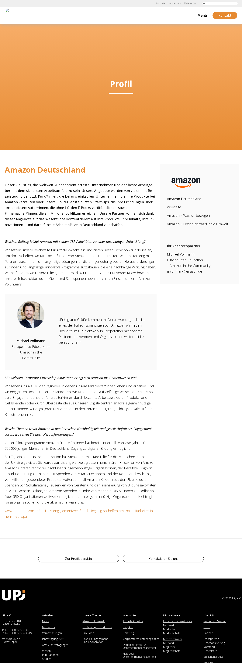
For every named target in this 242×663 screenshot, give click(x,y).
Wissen (46, 651)
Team (207, 627)
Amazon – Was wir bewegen (188, 215)
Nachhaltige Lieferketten (97, 627)
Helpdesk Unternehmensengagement (139, 655)
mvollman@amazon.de (184, 271)
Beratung (128, 633)
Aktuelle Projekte (133, 621)
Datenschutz (191, 3)
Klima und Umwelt (94, 621)
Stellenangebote (213, 656)
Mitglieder (169, 629)
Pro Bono (88, 633)
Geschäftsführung (214, 643)
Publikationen (50, 655)
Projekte (128, 627)
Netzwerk (169, 625)
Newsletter (48, 627)
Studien (46, 659)
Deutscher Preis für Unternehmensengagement (139, 646)
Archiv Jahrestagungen (55, 645)
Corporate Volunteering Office (141, 639)
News (45, 621)
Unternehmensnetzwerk (177, 621)
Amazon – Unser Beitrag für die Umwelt (197, 224)
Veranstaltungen (52, 633)
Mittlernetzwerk (172, 639)
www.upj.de (11, 642)
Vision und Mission (215, 621)
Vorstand (209, 647)
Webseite (174, 207)
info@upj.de (12, 639)
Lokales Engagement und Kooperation (95, 640)
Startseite (160, 3)
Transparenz (211, 639)
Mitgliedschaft (171, 633)
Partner (208, 633)
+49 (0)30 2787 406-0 (17, 630)
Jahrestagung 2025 (53, 639)
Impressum (175, 3)
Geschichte (210, 651)
